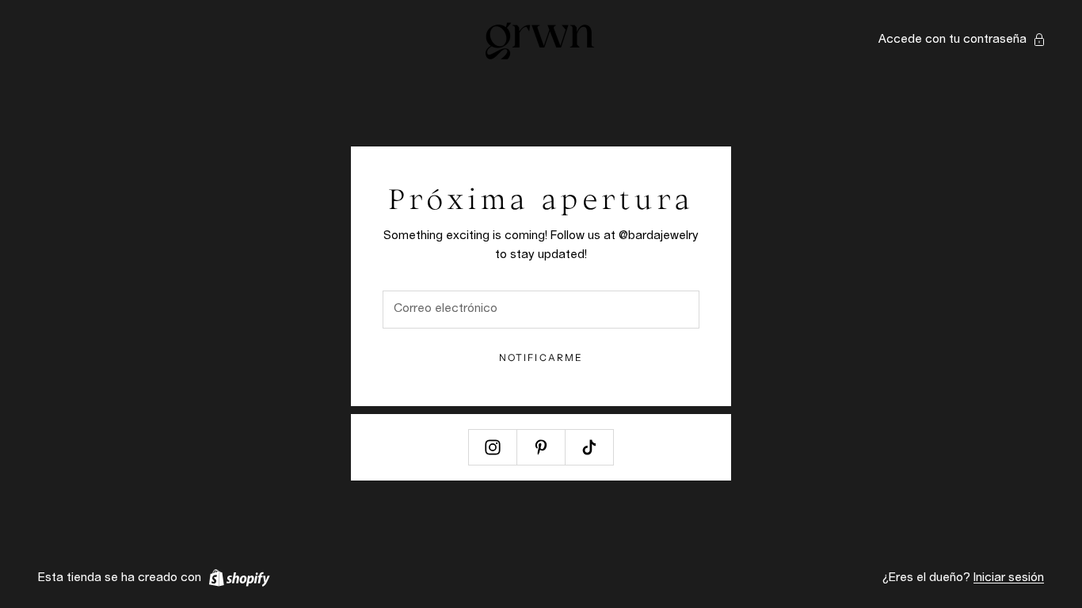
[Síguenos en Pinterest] (541, 447)
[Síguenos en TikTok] (589, 447)
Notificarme (541, 357)
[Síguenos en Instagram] (492, 447)
